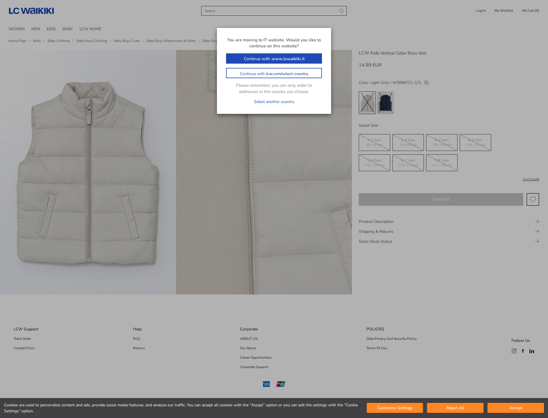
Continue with (274, 59)
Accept (515, 408)
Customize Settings (395, 408)
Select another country (274, 101)
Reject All (455, 408)
